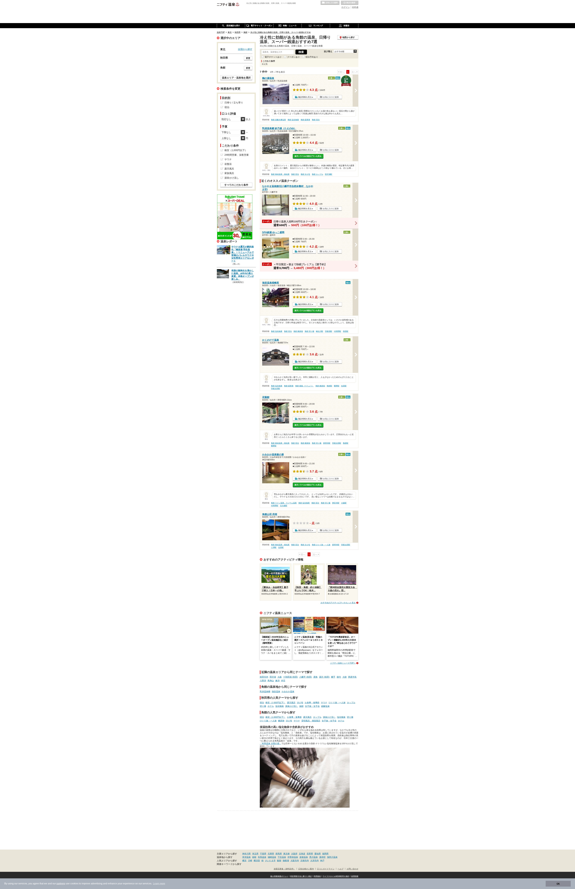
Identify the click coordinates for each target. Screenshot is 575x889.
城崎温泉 (272, 857)
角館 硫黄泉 (305, 120)
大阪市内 (294, 860)
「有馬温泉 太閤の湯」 (270, 743)
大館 (344, 677)
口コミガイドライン (326, 869)
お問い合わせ (352, 869)
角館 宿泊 (316, 120)
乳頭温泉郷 (265, 691)
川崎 (250, 860)
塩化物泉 (279, 706)
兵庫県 (271, 853)
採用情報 (354, 876)
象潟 (277, 680)
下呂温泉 (282, 857)
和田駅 (345, 331)
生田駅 (343, 386)
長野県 (310, 853)
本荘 (283, 680)
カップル (351, 702)
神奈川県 (246, 853)
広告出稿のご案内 (306, 869)
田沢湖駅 (328, 174)
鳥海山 (271, 680)
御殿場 (286, 860)
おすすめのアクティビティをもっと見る (338, 603)
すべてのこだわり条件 (236, 185)
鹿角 (315, 677)
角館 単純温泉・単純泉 (280, 174)
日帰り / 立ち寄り (233, 102)
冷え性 (300, 702)
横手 (333, 677)
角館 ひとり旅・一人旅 (321, 545)
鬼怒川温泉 (332, 857)
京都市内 (304, 860)
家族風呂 (229, 173)
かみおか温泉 (288, 691)
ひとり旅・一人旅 (337, 702)
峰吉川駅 (319, 331)
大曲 (279, 677)
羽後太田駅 (275, 389)
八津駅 (273, 547)
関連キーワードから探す (229, 864)
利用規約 (317, 876)
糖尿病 (281, 721)
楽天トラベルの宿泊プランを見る (308, 156)
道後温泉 (303, 857)
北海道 (302, 853)
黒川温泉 (313, 857)
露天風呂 (291, 702)
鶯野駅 (336, 386)
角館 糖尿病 (298, 331)
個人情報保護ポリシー (279, 876)
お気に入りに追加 (331, 97)
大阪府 (294, 853)
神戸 (322, 860)
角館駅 (329, 386)
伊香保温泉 (293, 857)
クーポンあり (293, 57)
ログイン (345, 7)
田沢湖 (273, 677)
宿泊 (262, 702)
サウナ (324, 702)
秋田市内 (264, 677)
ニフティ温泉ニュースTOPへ (343, 663)
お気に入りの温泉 (330, 3)
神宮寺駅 (335, 503)
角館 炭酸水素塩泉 (278, 120)
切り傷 (263, 706)
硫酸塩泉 (325, 706)
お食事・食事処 (312, 702)
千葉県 (263, 853)
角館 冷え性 (305, 174)
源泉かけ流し (291, 706)
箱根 (254, 857)
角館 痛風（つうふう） (304, 386)
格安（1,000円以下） (275, 702)
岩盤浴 (228, 164)
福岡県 (325, 853)
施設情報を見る (305, 97)
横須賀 (257, 860)
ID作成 (355, 7)
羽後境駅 (328, 331)
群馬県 (279, 853)
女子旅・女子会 (312, 706)
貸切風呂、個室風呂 (310, 721)
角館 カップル (317, 174)
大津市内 (314, 860)
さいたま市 (270, 860)
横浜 (244, 860)
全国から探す (245, 49)
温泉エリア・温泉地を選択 (236, 77)
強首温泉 (276, 691)
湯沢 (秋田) (324, 677)
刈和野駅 (337, 331)
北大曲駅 (283, 506)
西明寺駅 (326, 443)
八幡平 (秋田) (305, 677)
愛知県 (317, 853)
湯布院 (322, 857)
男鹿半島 (352, 677)
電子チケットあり (273, 57)
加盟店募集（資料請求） (284, 869)
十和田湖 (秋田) (290, 677)
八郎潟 (263, 680)
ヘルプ (341, 869)
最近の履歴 (349, 3)
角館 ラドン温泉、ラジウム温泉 (284, 503)
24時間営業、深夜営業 (236, 155)
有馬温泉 (262, 857)
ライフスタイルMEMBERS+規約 (336, 876)
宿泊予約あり (311, 57)
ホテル (271, 706)
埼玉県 (255, 853)
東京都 (286, 853)
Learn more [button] (159, 883)
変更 (248, 58)
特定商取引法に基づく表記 (301, 876)
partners (60, 883)
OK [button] (558, 883)
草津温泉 (246, 857)
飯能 (279, 860)
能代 (339, 677)
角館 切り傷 (309, 331)
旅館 (301, 706)
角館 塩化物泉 (293, 120)
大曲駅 (343, 503)
